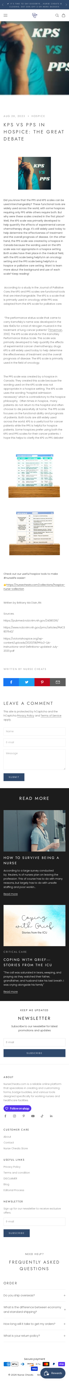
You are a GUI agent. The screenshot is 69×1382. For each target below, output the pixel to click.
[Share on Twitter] (26, 682)
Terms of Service (51, 715)
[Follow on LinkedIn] (51, 1116)
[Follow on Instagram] (14, 1116)
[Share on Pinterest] (42, 682)
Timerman (55, 330)
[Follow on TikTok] (42, 1116)
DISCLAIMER (10, 1178)
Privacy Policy (25, 715)
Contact (9, 1142)
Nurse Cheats (25, 1375)
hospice (38, 116)
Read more (11, 894)
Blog (6, 1184)
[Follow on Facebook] (5, 1116)
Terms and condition (17, 1172)
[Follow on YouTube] (33, 1116)
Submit (14, 777)
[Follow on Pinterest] (23, 1116)
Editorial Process (14, 1190)
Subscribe (34, 1053)
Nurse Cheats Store (16, 1148)
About (7, 1137)
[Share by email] (57, 682)
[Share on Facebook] (11, 682)
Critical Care (15, 952)
